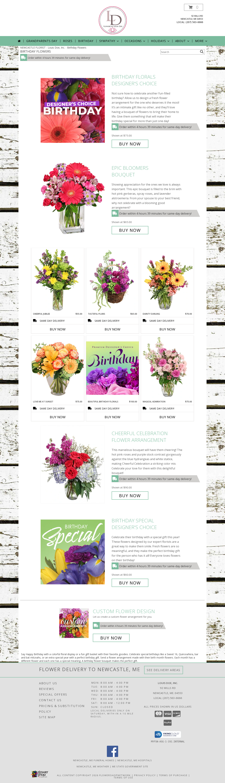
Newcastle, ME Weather (93, 766)
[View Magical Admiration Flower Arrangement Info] (167, 368)
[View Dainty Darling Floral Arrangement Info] (167, 280)
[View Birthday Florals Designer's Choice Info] (75, 110)
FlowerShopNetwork (115, 775)
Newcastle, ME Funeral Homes (93, 760)
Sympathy (107, 41)
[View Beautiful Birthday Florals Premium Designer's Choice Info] (112, 368)
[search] (202, 52)
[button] (193, 7)
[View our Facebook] (112, 756)
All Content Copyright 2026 (77, 775)
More (199, 41)
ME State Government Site (130, 766)
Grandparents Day (41, 41)
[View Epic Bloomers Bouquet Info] (75, 199)
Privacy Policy (145, 775)
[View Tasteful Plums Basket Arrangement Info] (112, 280)
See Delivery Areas (163, 670)
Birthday (85, 41)
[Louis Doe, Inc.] (113, 20)
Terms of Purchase (173, 775)
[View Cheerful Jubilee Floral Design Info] (57, 280)
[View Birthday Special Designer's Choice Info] (75, 551)
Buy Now (130, 144)
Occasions (133, 41)
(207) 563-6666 (194, 22)
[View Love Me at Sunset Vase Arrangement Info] (57, 368)
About (180, 41)
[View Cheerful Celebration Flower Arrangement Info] (75, 464)
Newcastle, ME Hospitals (134, 760)
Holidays (158, 41)
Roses (67, 41)
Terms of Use (123, 777)
